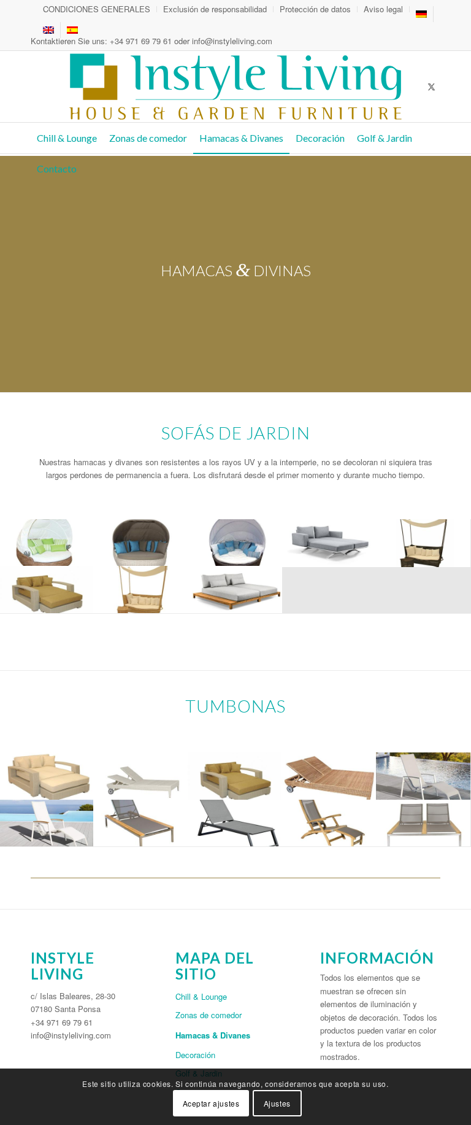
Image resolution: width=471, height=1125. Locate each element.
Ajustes (277, 1103)
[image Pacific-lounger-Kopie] (141, 823)
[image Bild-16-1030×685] (47, 589)
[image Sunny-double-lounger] (141, 776)
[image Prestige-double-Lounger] (423, 823)
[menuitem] (97, 9)
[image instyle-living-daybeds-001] (235, 589)
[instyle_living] (235, 86)
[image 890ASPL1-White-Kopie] (47, 823)
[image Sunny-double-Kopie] (329, 776)
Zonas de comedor (208, 1015)
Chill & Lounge (201, 996)
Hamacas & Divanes (212, 1035)
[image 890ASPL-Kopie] (423, 776)
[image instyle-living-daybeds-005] (423, 542)
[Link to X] (431, 86)
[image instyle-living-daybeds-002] (329, 542)
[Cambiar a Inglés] (48, 30)
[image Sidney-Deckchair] (329, 823)
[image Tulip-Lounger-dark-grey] (235, 823)
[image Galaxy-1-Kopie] (235, 542)
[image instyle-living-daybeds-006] (141, 589)
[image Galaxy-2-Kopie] (47, 542)
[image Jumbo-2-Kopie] (47, 776)
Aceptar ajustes (211, 1103)
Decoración (195, 1055)
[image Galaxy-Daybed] (141, 542)
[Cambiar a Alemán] (421, 14)
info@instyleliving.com (232, 41)
